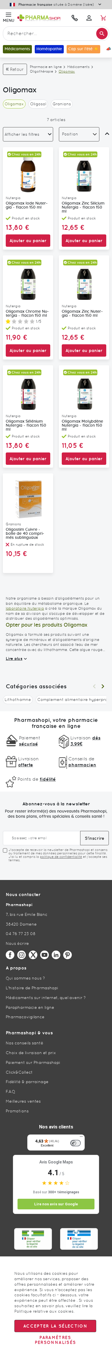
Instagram (21, 955)
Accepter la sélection (55, 1326)
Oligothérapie (41, 71)
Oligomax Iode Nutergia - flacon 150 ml (27, 205)
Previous (94, 686)
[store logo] (41, 17)
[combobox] (56, 33)
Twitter (33, 955)
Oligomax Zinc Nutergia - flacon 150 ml (82, 314)
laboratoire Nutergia (25, 608)
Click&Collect (19, 1072)
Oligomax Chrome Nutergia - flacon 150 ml (27, 314)
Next (102, 686)
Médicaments (78, 67)
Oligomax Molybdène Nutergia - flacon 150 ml (82, 425)
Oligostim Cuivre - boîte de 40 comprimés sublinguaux (25, 534)
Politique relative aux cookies (44, 1311)
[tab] (28, 134)
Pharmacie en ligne (46, 67)
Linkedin (56, 955)
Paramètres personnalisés (55, 1340)
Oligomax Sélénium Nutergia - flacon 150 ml (26, 425)
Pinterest (67, 955)
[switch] (75, 1143)
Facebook (10, 955)
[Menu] (81, 1137)
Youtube (44, 955)
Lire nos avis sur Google (56, 1204)
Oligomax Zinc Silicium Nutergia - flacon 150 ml (83, 207)
